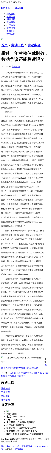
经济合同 (11, 25)
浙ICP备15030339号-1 (11, 446)
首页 (4, 45)
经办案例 (5, 400)
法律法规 (5, 388)
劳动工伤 (11, 34)
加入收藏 (19, 8)
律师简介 (11, 16)
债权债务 (11, 28)
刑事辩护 (11, 19)
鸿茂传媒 (19, 449)
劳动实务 (34, 45)
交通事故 (11, 22)
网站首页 (11, 13)
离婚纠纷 (11, 31)
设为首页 (5, 8)
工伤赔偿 (5, 392)
